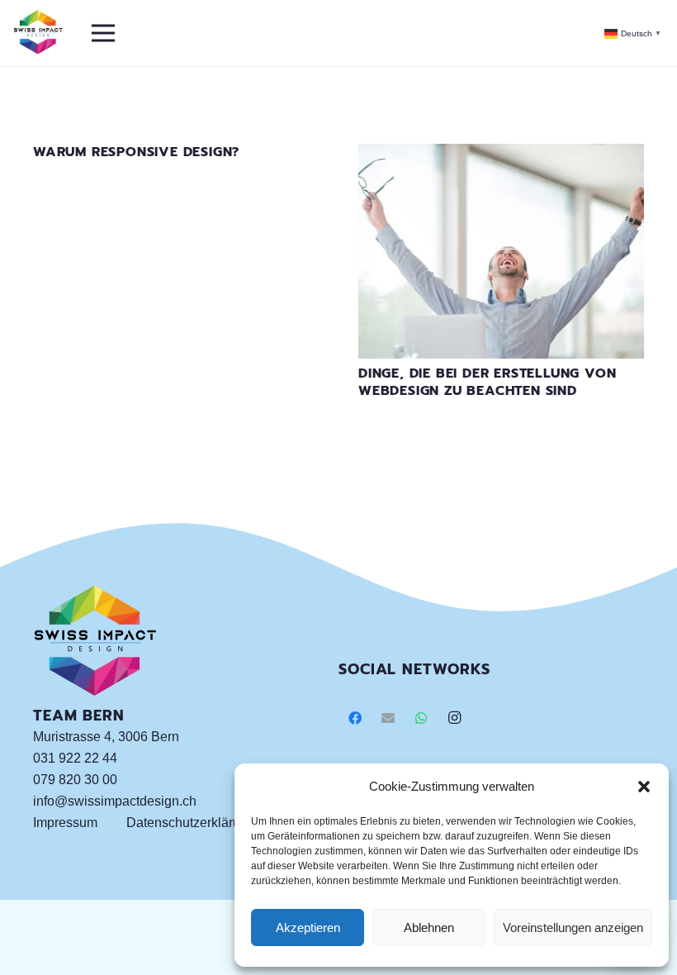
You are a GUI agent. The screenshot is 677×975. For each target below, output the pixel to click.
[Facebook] (355, 718)
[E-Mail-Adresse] (388, 718)
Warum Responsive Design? (136, 152)
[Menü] (103, 33)
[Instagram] (454, 718)
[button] (644, 786)
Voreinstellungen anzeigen (573, 927)
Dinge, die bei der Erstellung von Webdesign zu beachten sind (487, 382)
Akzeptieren (308, 927)
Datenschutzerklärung (190, 823)
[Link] (38, 33)
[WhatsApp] (421, 718)
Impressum (65, 823)
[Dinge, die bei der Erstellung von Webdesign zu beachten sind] (501, 154)
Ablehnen (429, 927)
